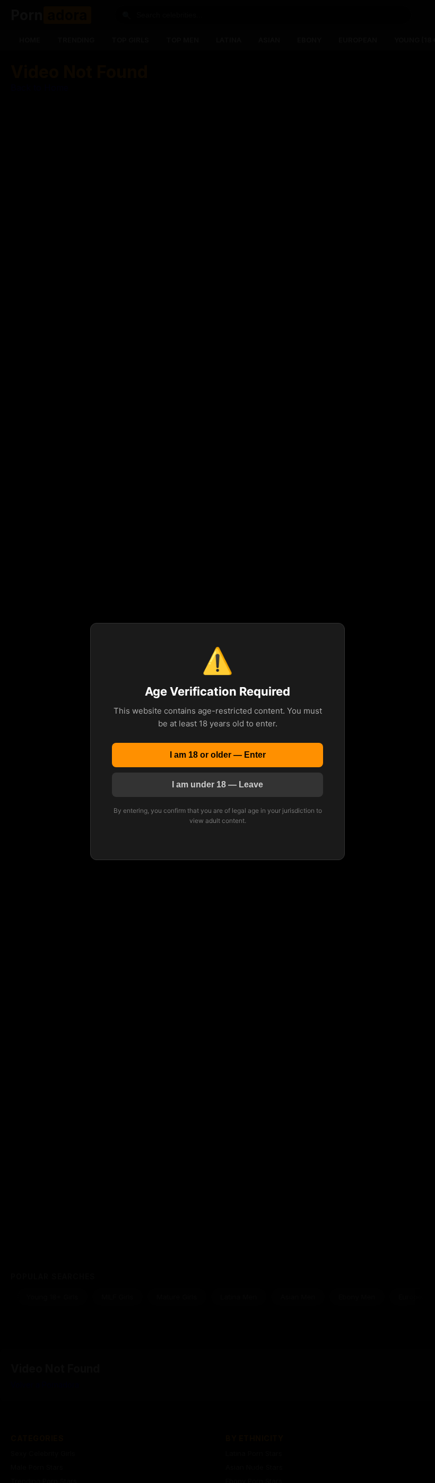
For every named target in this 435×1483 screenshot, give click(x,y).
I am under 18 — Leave (217, 784)
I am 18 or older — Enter (218, 754)
